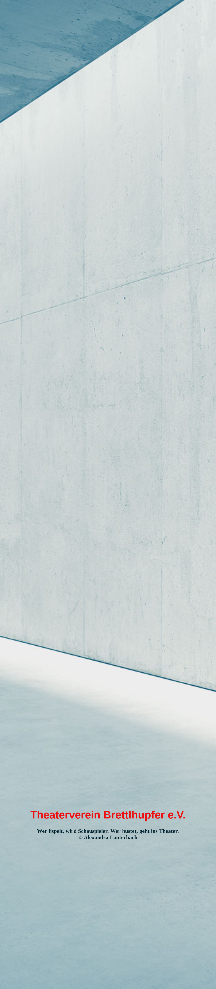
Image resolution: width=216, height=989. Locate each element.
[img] (108, 494)
